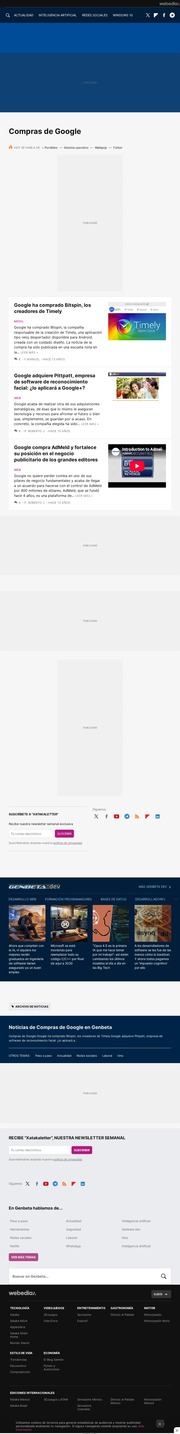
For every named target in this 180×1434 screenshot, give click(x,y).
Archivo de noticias (32, 1006)
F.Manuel (32, 359)
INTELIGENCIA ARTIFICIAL (58, 15)
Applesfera (17, 1327)
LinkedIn (157, 815)
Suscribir (64, 833)
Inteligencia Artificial (136, 1246)
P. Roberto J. (34, 431)
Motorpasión (153, 1314)
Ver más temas (23, 1257)
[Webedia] (169, 3)
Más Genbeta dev (153, 886)
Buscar (164, 1276)
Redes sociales (87, 1055)
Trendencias (18, 1359)
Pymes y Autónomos (51, 1367)
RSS (136, 815)
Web (17, 398)
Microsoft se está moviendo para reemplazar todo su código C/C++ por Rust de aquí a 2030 (67, 954)
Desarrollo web (22, 899)
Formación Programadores (68, 899)
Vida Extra (51, 1321)
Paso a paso (43, 1055)
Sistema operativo (76, 147)
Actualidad (64, 1055)
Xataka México (20, 1399)
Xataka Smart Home (19, 1334)
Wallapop (101, 147)
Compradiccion (20, 1372)
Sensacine (84, 1314)
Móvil (19, 321)
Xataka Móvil (18, 1321)
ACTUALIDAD (23, 15)
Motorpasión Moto (157, 1321)
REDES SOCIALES (95, 15)
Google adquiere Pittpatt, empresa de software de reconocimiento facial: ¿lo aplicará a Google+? (54, 382)
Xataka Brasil (18, 1405)
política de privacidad (67, 843)
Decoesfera (18, 1365)
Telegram (172, 15)
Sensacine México (89, 1399)
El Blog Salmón (54, 1359)
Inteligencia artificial (136, 1221)
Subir (158, 1294)
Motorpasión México (153, 1401)
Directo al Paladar (122, 1314)
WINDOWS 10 (123, 15)
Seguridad (73, 1229)
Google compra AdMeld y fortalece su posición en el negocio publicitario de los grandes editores (56, 453)
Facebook (164, 15)
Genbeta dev (34, 886)
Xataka (14, 1314)
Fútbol (117, 147)
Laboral (107, 1055)
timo (120, 1055)
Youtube (116, 815)
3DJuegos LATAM (56, 1399)
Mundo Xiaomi (19, 1343)
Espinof (82, 1321)
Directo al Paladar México (122, 1401)
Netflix (15, 1246)
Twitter (147, 15)
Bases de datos (113, 899)
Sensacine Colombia (84, 1407)
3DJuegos (51, 1314)
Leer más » (29, 352)
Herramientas (19, 1229)
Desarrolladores (150, 899)
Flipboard (155, 15)
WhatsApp (73, 1246)
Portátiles (51, 147)
